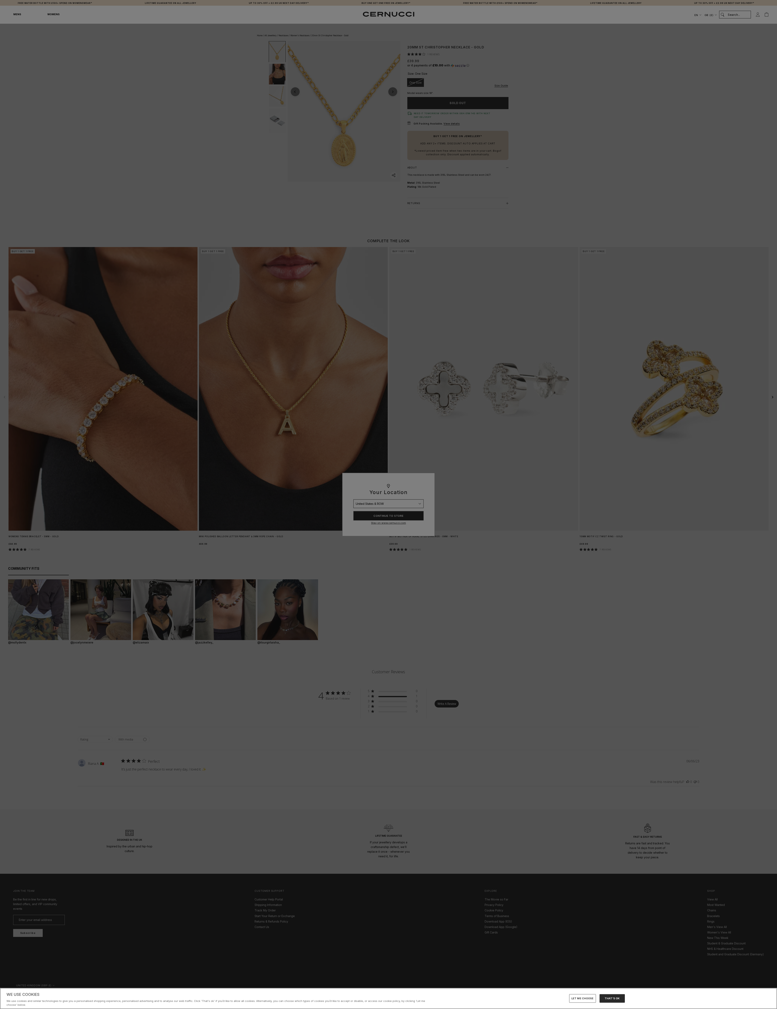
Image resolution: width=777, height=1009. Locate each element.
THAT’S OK (612, 998)
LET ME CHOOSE (582, 998)
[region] (388, 998)
